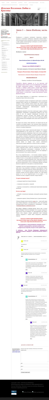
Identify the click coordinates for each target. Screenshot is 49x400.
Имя (22, 363)
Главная (3, 2)
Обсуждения (4, 55)
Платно (25, 2)
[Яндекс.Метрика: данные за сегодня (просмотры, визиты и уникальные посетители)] (27, 392)
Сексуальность (4, 67)
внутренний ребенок (5, 44)
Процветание (4, 65)
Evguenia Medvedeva (31, 259)
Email (22, 366)
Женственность (4, 50)
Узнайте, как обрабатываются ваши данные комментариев (16, 351)
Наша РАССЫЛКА (14, 2)
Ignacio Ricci (30, 398)
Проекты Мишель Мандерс (33, 2)
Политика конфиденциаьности (19, 387)
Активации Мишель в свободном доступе (26, 205)
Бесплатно (20, 2)
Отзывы (3, 57)
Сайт (22, 369)
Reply (22, 246)
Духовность (3, 48)
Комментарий (24, 350)
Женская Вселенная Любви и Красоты (15, 9)
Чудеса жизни (4, 69)
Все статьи (42, 2)
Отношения (3, 62)
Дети (2, 46)
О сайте (7, 2)
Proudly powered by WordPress (16, 398)
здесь (34, 201)
